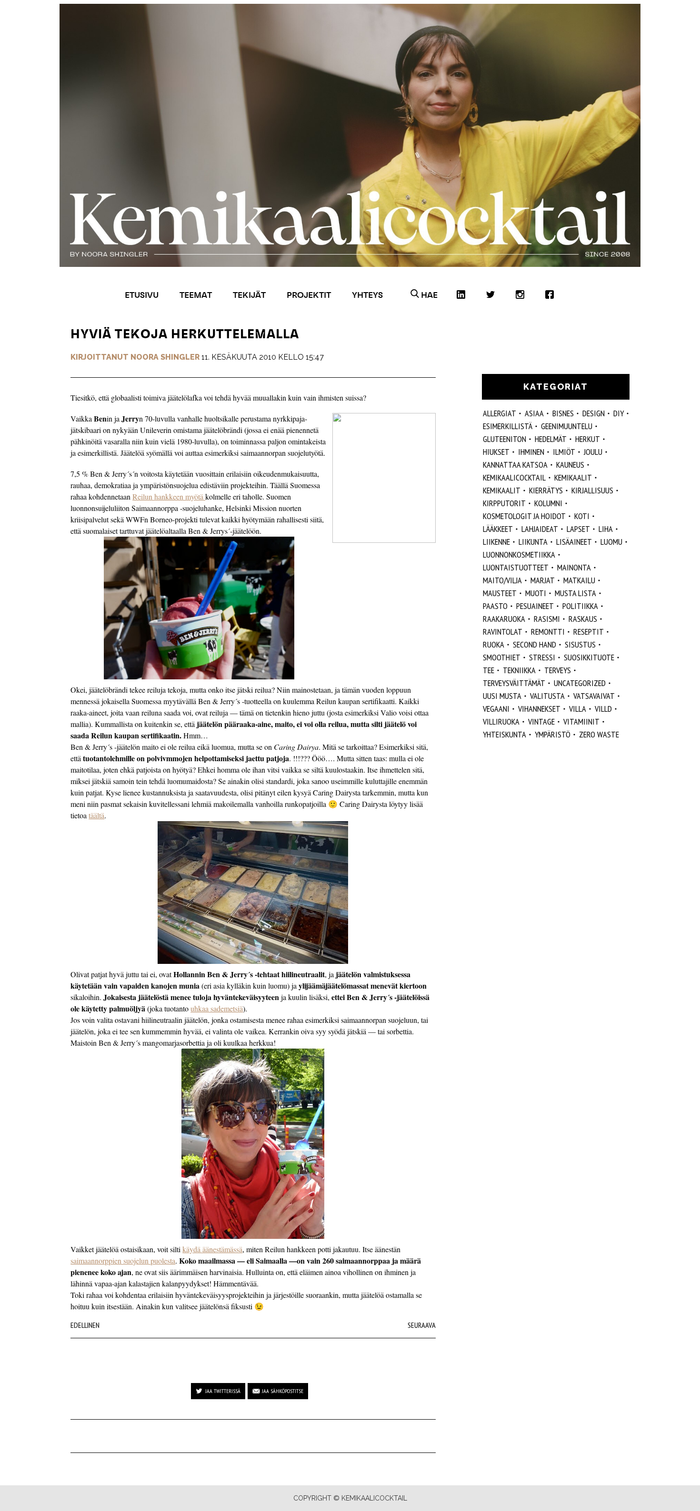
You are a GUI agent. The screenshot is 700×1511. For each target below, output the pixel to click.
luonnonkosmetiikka (519, 554)
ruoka (493, 644)
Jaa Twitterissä (222, 1390)
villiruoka (501, 721)
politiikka (580, 605)
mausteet (500, 593)
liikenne (496, 541)
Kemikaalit (573, 477)
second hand (534, 644)
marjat (542, 580)
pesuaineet (535, 605)
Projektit (309, 295)
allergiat (499, 413)
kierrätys (546, 490)
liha (606, 528)
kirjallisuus (592, 490)
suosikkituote (589, 657)
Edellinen (85, 1325)
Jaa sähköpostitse (282, 1390)
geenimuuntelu (566, 426)
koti (582, 515)
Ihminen (531, 451)
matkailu (579, 580)
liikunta (533, 541)
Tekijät (249, 295)
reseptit (588, 631)
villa (577, 708)
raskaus (583, 618)
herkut (587, 438)
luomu (611, 541)
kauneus (570, 464)
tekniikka (519, 670)
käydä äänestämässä (212, 1249)
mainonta (574, 567)
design (593, 413)
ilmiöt (564, 451)
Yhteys (367, 295)
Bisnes (563, 413)
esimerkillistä (507, 426)
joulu (593, 451)
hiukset (496, 451)
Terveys (557, 670)
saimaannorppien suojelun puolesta (122, 1261)
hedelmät (551, 438)
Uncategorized (580, 682)
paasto (495, 605)
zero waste (599, 734)
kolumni (548, 503)
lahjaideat (539, 528)
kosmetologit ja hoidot (524, 515)
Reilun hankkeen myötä (168, 496)
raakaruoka (504, 618)
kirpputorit (504, 503)
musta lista (575, 593)
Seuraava (422, 1325)
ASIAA (534, 413)
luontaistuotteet (516, 567)
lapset (578, 528)
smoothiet (501, 657)
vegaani (496, 708)
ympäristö (552, 734)
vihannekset (539, 708)
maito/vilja (502, 580)
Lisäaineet (574, 541)
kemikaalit (501, 490)
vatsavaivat (594, 695)
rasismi (547, 618)
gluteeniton (504, 438)
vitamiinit (581, 721)
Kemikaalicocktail (514, 477)
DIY (618, 413)
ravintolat (502, 631)
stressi (542, 657)
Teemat (196, 295)
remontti (548, 631)
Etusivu (142, 295)
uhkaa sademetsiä (216, 1008)
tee (488, 670)
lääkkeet (498, 528)
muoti (535, 593)
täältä (96, 815)
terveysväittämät (514, 682)
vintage (541, 721)
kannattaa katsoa (515, 464)
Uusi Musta (502, 695)
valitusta (547, 695)
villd (603, 708)
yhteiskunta (504, 734)
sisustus (580, 644)
